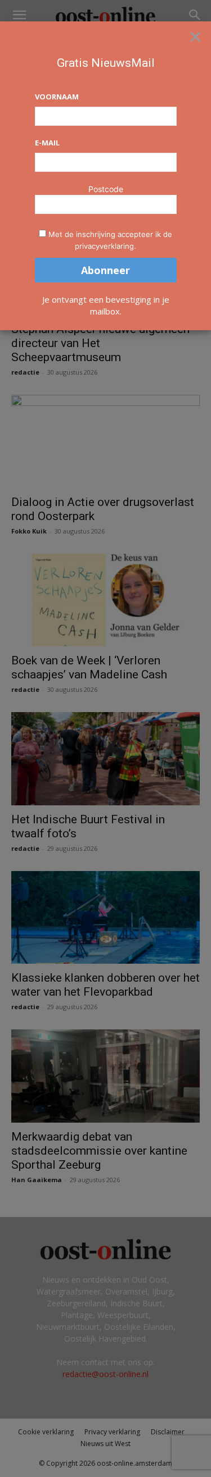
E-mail (47, 143)
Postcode (105, 189)
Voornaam (57, 97)
